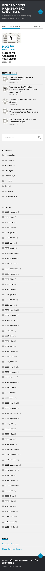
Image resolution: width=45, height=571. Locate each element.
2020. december (11, 486)
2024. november (11, 315)
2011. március (10, 527)
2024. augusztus (11, 325)
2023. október (10, 377)
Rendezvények (8, 49)
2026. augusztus (11, 212)
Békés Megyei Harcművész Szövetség (13, 9)
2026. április (9, 232)
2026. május (9, 227)
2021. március (10, 480)
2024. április (9, 346)
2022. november (11, 408)
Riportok (8, 181)
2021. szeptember (11, 465)
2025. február (10, 305)
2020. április (9, 506)
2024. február (10, 356)
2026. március (10, 238)
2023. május (9, 393)
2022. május (9, 434)
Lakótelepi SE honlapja (10, 544)
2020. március (10, 511)
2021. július (9, 475)
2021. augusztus (11, 470)
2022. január (9, 444)
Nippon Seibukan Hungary (12, 549)
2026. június (9, 222)
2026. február (10, 243)
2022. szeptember (11, 413)
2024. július (9, 331)
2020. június (9, 496)
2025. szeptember (11, 269)
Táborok (8, 186)
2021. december (11, 449)
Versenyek (9, 191)
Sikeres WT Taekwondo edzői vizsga (9, 55)
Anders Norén (15, 567)
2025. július (9, 279)
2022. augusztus (11, 418)
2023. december (11, 367)
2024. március (10, 351)
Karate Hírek (8, 46)
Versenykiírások (11, 196)
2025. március (10, 300)
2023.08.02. (6, 62)
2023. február (10, 398)
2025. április (9, 294)
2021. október (10, 460)
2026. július (9, 217)
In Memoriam (10, 155)
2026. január (9, 248)
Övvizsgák (7, 48)
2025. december (11, 253)
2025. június (9, 284)
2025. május (9, 289)
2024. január (9, 362)
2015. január (9, 522)
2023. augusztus (11, 382)
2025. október (10, 263)
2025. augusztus (11, 274)
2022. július (9, 424)
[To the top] (40, 555)
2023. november (11, 372)
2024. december (11, 310)
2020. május (9, 501)
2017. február (10, 516)
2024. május (9, 341)
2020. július (9, 491)
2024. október (10, 320)
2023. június (9, 387)
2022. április (9, 439)
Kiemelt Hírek (10, 165)
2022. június (9, 429)
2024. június (9, 336)
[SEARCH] (39, 137)
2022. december (11, 403)
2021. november (11, 454)
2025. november (11, 258)
